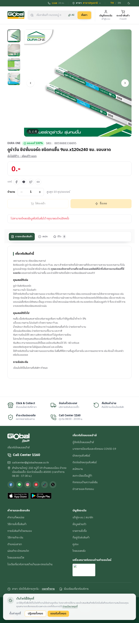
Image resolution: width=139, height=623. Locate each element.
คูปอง (75, 544)
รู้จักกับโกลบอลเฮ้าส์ (83, 442)
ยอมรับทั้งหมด (58, 613)
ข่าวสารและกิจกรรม (83, 489)
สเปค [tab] (45, 236)
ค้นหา (84, 15)
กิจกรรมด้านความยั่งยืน (85, 482)
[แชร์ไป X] (31, 182)
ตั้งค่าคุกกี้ (15, 613)
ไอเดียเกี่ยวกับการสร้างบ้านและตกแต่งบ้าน (30, 564)
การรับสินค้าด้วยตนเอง (19, 531)
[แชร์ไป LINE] (24, 182)
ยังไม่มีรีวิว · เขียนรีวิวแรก (22, 156)
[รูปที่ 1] (13, 35)
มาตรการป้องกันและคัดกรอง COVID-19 (94, 449)
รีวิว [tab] (61, 236)
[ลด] (21, 192)
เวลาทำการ (48, 589)
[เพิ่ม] (40, 192)
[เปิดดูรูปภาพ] (78, 83)
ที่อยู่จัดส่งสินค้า (81, 537)
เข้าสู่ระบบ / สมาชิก (83, 517)
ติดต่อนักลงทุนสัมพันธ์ (85, 462)
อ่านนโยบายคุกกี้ (70, 606)
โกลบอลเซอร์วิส (15, 557)
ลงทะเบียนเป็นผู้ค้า (82, 476)
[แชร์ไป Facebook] (16, 182)
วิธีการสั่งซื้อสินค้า (16, 524)
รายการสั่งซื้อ (80, 531)
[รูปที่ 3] (13, 64)
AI (73, 15)
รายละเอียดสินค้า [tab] (23, 236)
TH (112, 3)
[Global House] (15, 15)
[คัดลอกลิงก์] (38, 182)
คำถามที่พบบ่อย (15, 517)
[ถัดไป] (125, 83)
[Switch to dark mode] (129, 3)
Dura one (14, 143)
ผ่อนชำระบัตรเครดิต (18, 551)
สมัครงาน (78, 469)
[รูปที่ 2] (13, 50)
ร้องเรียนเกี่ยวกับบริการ (76, 589)
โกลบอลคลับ (79, 551)
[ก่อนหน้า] (30, 83)
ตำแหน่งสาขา (14, 544)
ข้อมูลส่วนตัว (79, 524)
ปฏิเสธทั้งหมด (35, 613)
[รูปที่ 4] (13, 78)
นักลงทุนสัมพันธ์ (81, 455)
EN (119, 3)
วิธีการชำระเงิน (15, 537)
